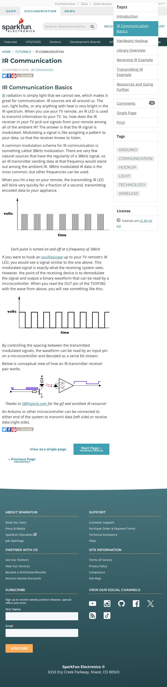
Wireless (128, 193)
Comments (135, 103)
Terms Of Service (100, 560)
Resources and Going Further (135, 87)
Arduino (128, 150)
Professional (65, 3)
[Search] (92, 26)
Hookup (127, 167)
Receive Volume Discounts (23, 578)
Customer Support (101, 522)
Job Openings (14, 541)
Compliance (97, 572)
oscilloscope (52, 257)
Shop (11, 11)
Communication (136, 158)
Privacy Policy (98, 566)
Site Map (95, 578)
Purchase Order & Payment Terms (112, 528)
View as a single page (48, 449)
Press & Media (15, 528)
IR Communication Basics (132, 28)
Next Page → (91, 449)
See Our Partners (17, 560)
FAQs (92, 541)
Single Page (126, 112)
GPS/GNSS (33, 42)
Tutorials (23, 52)
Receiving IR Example (135, 59)
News (70, 11)
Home (6, 52)
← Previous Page (21, 460)
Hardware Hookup (132, 40)
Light (124, 176)
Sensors (55, 42)
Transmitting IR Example (130, 72)
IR (3, 95)
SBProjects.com (34, 403)
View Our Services (17, 566)
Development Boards (85, 42)
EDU (84, 3)
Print (121, 122)
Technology (132, 185)
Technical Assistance (103, 535)
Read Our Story (15, 522)
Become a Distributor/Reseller (25, 572)
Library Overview (131, 50)
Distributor (103, 3)
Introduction (127, 16)
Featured (14, 42)
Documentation (40, 11)
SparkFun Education (19, 535)
